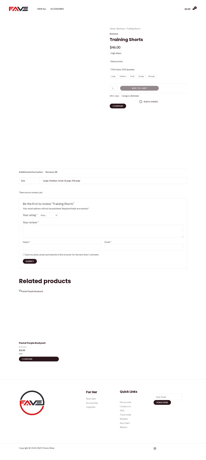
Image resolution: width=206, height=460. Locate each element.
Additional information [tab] (31, 172)
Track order (125, 414)
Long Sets (90, 407)
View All (41, 9)
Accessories (57, 9)
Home (112, 28)
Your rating (30, 215)
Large (45, 180)
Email (108, 242)
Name (26, 242)
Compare (118, 106)
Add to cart (139, 88)
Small (60, 180)
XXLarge (76, 180)
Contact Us (125, 406)
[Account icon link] (200, 9)
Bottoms (121, 28)
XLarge (67, 180)
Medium (53, 180)
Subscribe (162, 402)
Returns (123, 427)
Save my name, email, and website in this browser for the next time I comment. (62, 254)
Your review (31, 222)
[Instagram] (155, 448)
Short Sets (91, 398)
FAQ (122, 410)
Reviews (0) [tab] (51, 172)
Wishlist (124, 418)
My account (125, 402)
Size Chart (125, 423)
